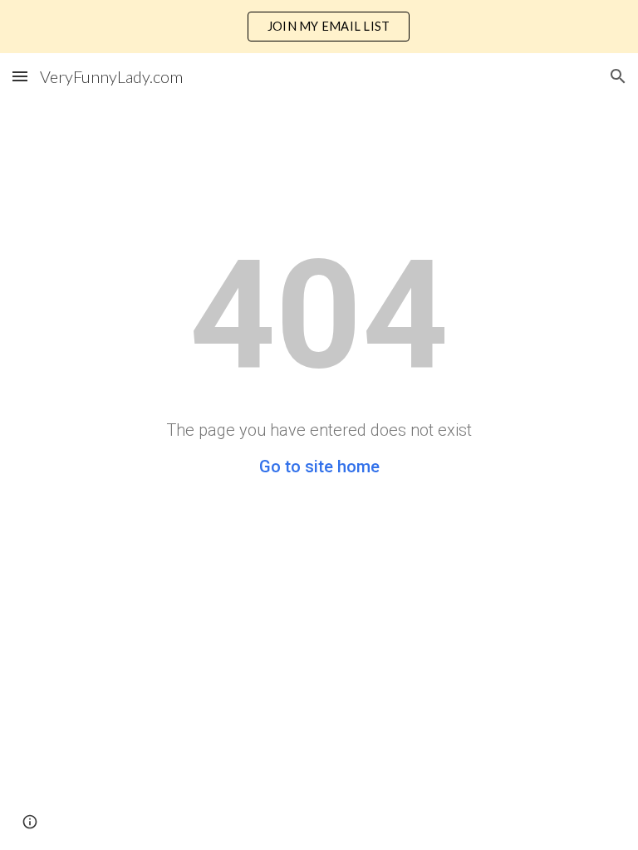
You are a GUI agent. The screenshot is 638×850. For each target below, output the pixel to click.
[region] (319, 26)
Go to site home (319, 466)
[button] (20, 76)
